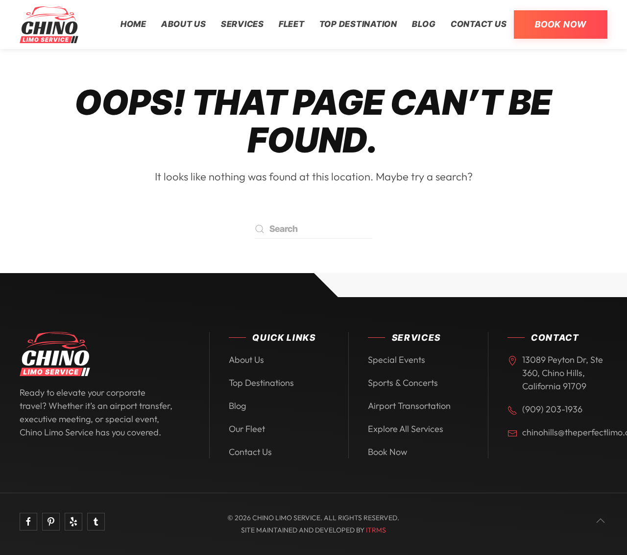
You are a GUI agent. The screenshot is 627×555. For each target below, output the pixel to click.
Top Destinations (261, 382)
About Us (183, 24)
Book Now (560, 24)
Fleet (292, 24)
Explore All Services (405, 428)
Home (133, 24)
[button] (600, 521)
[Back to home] (49, 24)
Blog (424, 24)
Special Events (396, 359)
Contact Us (479, 24)
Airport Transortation (409, 405)
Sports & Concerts (403, 382)
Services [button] (242, 24)
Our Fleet (247, 428)
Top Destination (358, 24)
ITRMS (376, 530)
